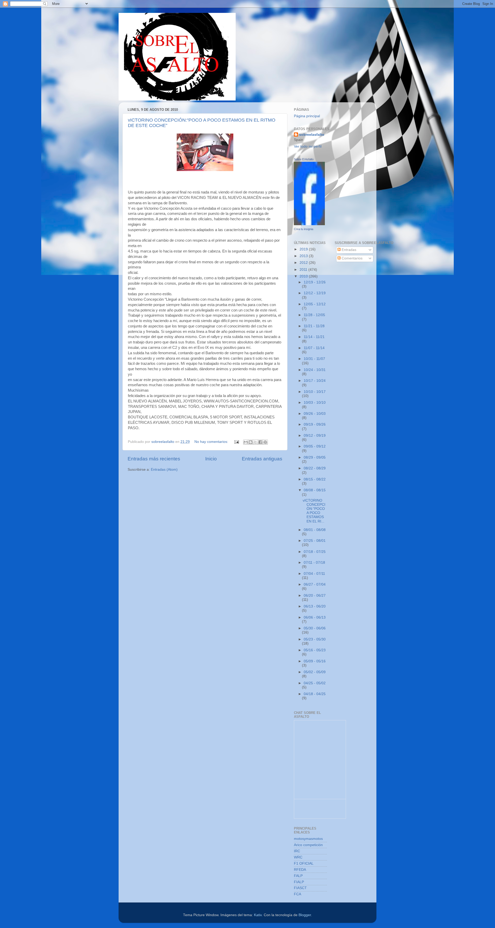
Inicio (211, 458)
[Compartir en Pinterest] (265, 442)
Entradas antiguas (262, 458)
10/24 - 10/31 (315, 370)
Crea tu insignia (303, 229)
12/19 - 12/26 (315, 282)
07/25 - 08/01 (315, 541)
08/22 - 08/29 (315, 468)
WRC (298, 857)
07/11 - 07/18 (314, 562)
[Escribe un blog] (250, 442)
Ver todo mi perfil (307, 146)
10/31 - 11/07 (314, 359)
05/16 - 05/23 (315, 650)
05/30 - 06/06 (315, 628)
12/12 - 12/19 (315, 293)
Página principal (307, 116)
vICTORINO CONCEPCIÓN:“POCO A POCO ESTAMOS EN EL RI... (314, 511)
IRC (297, 851)
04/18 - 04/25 (315, 694)
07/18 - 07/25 (315, 552)
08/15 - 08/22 (315, 479)
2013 (304, 256)
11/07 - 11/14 (314, 348)
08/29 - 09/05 (315, 457)
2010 (304, 276)
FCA (297, 894)
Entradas (348, 250)
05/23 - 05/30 (315, 639)
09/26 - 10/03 (315, 414)
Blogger (305, 915)
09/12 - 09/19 (315, 435)
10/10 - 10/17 (315, 392)
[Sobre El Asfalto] (309, 224)
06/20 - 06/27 (315, 595)
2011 (304, 270)
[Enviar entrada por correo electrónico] (236, 442)
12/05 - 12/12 (315, 304)
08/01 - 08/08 (315, 530)
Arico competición (308, 845)
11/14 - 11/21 (314, 337)
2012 (304, 263)
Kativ (258, 915)
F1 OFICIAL (304, 863)
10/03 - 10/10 (315, 402)
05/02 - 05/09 (315, 672)
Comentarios (351, 258)
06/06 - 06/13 (315, 617)
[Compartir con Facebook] (260, 442)
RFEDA (300, 870)
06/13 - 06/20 (315, 606)
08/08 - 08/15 (315, 490)
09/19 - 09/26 (315, 424)
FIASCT (300, 888)
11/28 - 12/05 (314, 315)
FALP (298, 876)
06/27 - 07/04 (315, 584)
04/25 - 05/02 (315, 683)
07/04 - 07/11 (314, 574)
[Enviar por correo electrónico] (245, 442)
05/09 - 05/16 (315, 661)
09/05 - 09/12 (315, 446)
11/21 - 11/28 (314, 326)
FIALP (299, 882)
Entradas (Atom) (164, 469)
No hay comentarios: (211, 442)
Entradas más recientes (154, 458)
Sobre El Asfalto (304, 159)
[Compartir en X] (255, 442)
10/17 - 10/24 (315, 381)
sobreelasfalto (311, 135)
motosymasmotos (308, 839)
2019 (304, 249)
